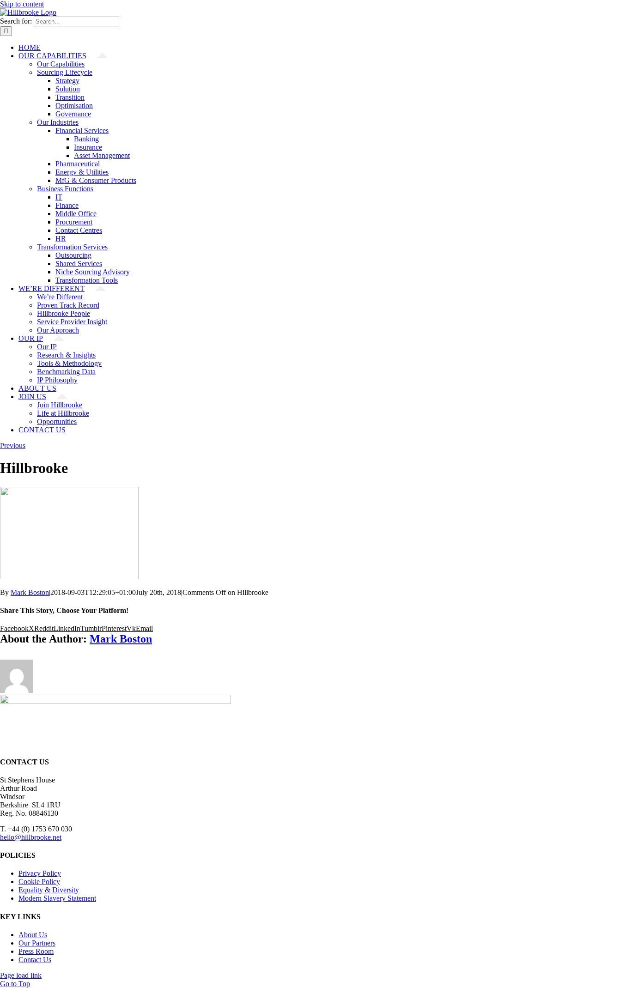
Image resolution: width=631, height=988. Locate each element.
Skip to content (22, 4)
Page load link (21, 975)
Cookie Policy (39, 881)
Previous (12, 445)
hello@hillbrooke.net (30, 837)
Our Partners (36, 943)
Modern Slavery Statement (57, 898)
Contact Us (34, 960)
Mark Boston (30, 592)
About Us (32, 935)
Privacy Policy (39, 873)
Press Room (36, 951)
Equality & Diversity (48, 890)
